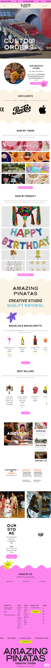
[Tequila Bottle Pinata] (22, 340)
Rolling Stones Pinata (35, 397)
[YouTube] (43, 616)
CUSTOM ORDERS (25, 641)
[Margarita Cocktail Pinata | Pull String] (10, 356)
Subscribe (35, 611)
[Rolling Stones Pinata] (35, 389)
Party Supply (32, 638)
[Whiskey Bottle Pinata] (35, 340)
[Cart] (46, 5)
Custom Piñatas (19, 638)
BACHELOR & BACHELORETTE (25, 325)
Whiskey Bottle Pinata (35, 348)
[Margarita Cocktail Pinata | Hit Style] (8, 356)
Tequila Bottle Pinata (22, 348)
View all (25, 362)
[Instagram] (43, 611)
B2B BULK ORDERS (40, 53)
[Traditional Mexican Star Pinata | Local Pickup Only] (9, 389)
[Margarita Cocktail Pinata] (9, 340)
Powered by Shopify (30, 666)
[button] (6, 346)
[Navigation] (4, 5)
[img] (11, 473)
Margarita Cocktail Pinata (9, 348)
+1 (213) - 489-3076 (7, 608)
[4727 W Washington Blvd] (25, 541)
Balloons (43, 638)
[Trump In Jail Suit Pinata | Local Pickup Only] (22, 389)
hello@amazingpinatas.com (9, 614)
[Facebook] (43, 608)
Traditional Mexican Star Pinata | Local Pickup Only (9, 399)
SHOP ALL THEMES (24, 187)
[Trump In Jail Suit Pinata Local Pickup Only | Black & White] (22, 406)
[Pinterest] (43, 614)
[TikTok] (43, 622)
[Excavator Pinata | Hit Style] (46, 403)
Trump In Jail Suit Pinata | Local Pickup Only (22, 398)
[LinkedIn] (43, 619)
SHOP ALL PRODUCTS (24, 274)
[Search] (43, 5)
